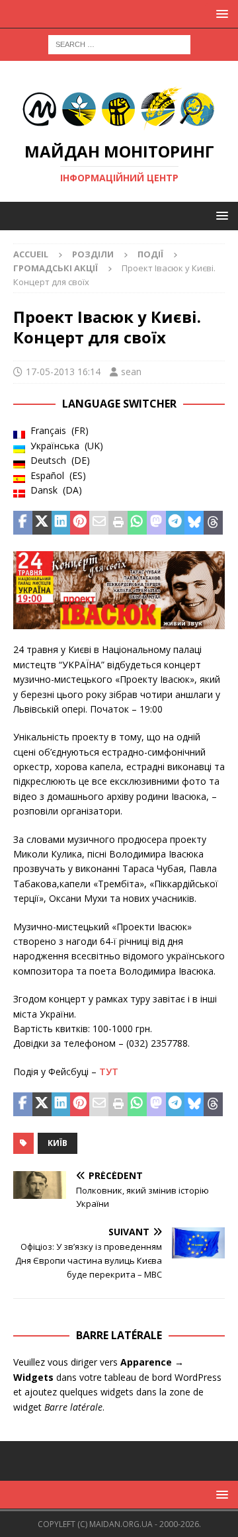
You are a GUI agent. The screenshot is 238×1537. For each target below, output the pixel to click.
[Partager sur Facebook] (22, 523)
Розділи (93, 254)
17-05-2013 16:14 (63, 371)
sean (131, 371)
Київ (57, 1143)
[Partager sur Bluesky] (194, 523)
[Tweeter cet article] (42, 523)
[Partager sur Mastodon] (156, 523)
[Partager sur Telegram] (175, 523)
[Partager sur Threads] (213, 523)
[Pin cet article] (79, 523)
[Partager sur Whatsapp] (137, 523)
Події (150, 254)
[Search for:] (119, 43)
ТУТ (108, 1071)
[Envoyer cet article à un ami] (98, 523)
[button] (220, 13)
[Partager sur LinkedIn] (61, 523)
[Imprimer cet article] (118, 523)
